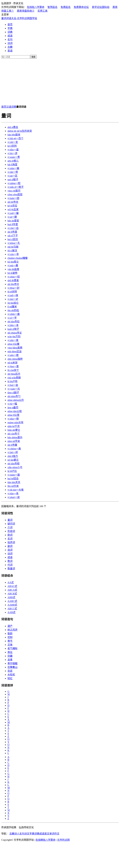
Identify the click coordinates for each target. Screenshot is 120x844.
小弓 (15, 467)
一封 (13, 288)
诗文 (26, 833)
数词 (10, 561)
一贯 (14, 157)
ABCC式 (12, 608)
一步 (13, 153)
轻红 (10, 678)
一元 (14, 389)
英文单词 (49, 833)
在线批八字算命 (35, 7)
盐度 (13, 269)
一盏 (14, 314)
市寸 (14, 433)
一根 (13, 355)
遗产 (10, 626)
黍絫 (13, 280)
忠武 (10, 671)
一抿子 (16, 187)
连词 (10, 550)
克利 (12, 146)
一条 (13, 493)
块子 (13, 329)
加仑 (13, 303)
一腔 (14, 183)
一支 (13, 142)
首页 (10, 24)
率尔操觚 (13, 663)
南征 (10, 652)
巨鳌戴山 (13, 667)
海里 (12, 164)
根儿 (13, 160)
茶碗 (14, 377)
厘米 (12, 306)
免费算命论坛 (81, 7)
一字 (12, 317)
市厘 (12, 445)
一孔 (14, 243)
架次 (12, 250)
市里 (12, 232)
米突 (13, 362)
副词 (10, 546)
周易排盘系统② (25, 11)
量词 (10, 520)
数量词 (11, 568)
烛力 (13, 456)
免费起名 (66, 7)
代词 (10, 564)
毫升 (15, 437)
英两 (15, 347)
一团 (13, 198)
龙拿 (10, 659)
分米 (13, 486)
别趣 (10, 656)
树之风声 (13, 629)
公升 (16, 400)
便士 (14, 430)
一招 (14, 276)
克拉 (12, 205)
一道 (13, 149)
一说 (14, 497)
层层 (15, 194)
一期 (12, 217)
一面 (14, 474)
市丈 (15, 332)
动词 (10, 553)
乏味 (10, 644)
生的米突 (20, 131)
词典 (10, 32)
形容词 (11, 531)
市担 (14, 463)
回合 (13, 478)
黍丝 (13, 127)
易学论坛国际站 (100, 7)
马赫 (13, 246)
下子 (13, 235)
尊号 (10, 641)
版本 (14, 134)
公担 (15, 411)
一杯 (13, 452)
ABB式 (11, 597)
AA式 (11, 582)
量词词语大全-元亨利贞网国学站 (19, 18)
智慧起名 (53, 7)
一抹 (13, 295)
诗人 (16, 833)
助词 (10, 535)
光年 (15, 422)
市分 (13, 284)
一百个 (15, 138)
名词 (10, 538)
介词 (10, 527)
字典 (10, 28)
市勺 (14, 396)
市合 (13, 202)
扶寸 (13, 370)
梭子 (13, 179)
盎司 (13, 407)
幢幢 (18, 258)
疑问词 (11, 523)
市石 (14, 321)
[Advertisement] (60, 81)
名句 (10, 39)
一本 (13, 325)
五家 (13, 209)
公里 (13, 415)
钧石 (13, 310)
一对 (13, 299)
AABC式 (12, 601)
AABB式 (12, 605)
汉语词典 (11, 106)
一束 (13, 340)
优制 (10, 637)
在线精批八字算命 (45, 840)
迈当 (15, 351)
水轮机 (11, 674)
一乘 (14, 448)
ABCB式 (12, 593)
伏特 (12, 291)
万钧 (14, 336)
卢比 (12, 471)
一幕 (13, 265)
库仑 (13, 261)
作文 (56, 833)
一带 (13, 172)
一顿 (13, 418)
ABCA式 (12, 590)
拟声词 (11, 542)
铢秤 (15, 359)
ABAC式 (12, 586)
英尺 (14, 190)
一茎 (13, 366)
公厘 (13, 344)
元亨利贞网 (63, 840)
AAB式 (11, 612)
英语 (10, 50)
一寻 (13, 254)
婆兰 (13, 460)
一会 (13, 385)
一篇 (13, 168)
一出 (13, 228)
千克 (14, 426)
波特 (12, 273)
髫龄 (10, 633)
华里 (13, 224)
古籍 (10, 47)
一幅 (12, 403)
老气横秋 (13, 648)
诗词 (10, 43)
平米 (14, 441)
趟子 (13, 392)
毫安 (13, 220)
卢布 (13, 381)
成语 (10, 35)
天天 (14, 482)
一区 (13, 175)
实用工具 (43, 11)
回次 (13, 239)
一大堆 (16, 489)
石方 (14, 374)
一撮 (13, 213)
